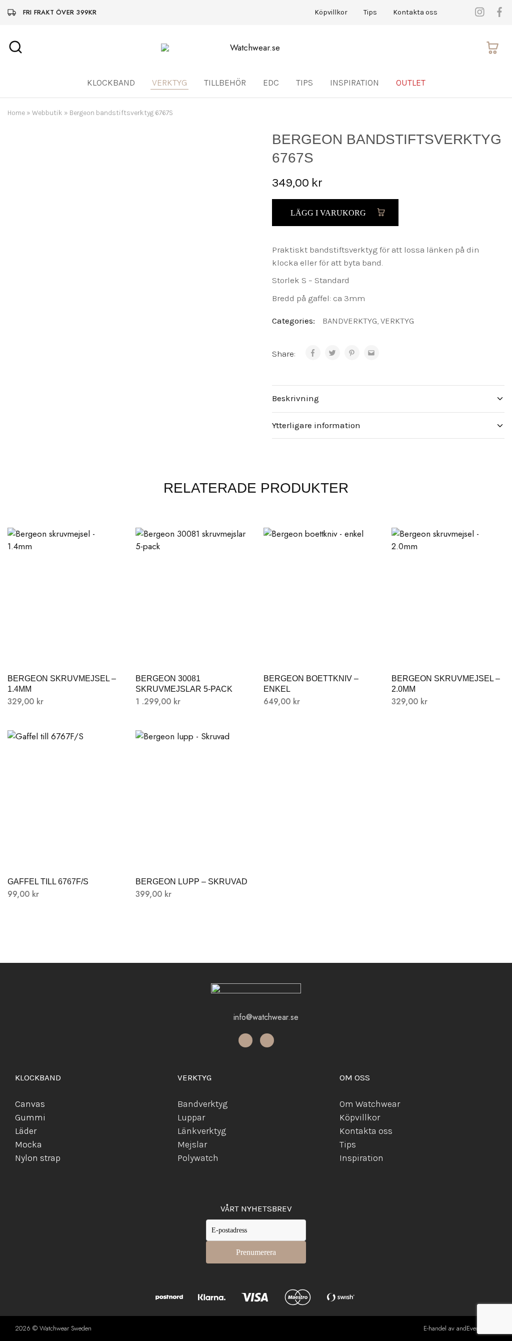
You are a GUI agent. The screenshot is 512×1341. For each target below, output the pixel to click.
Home (16, 113)
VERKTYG (397, 321)
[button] (64, 648)
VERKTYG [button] (169, 82)
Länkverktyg (202, 1130)
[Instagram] (267, 1040)
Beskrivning (295, 398)
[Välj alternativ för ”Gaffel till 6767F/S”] (64, 851)
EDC (271, 82)
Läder (25, 1130)
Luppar (191, 1117)
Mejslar (192, 1144)
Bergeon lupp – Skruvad (192, 881)
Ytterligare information (316, 425)
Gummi (30, 1117)
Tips (370, 12)
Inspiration (354, 82)
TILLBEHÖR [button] (225, 82)
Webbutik (47, 113)
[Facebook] (245, 1040)
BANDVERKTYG (349, 321)
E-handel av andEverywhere (460, 1328)
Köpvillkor (331, 12)
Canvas (30, 1103)
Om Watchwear (370, 1103)
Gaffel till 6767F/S (48, 881)
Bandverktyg (203, 1103)
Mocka (28, 1144)
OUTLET (411, 82)
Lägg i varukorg (329, 213)
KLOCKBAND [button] (111, 82)
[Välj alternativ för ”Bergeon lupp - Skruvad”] (192, 851)
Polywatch (198, 1157)
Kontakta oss (415, 12)
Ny (20, 1157)
